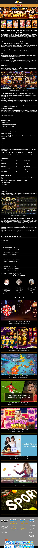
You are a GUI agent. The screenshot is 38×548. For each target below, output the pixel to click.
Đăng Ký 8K (13, 521)
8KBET (2, 34)
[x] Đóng (6, 540)
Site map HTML (4, 532)
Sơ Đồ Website (4, 531)
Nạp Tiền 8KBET (14, 526)
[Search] (36, 2)
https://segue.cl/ (33, 528)
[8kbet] (19, 2)
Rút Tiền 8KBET (13, 528)
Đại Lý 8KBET (23, 526)
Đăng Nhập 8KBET (14, 523)
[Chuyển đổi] (2, 241)
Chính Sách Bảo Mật (24, 521)
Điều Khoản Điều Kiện (24, 523)
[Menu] (1, 2)
